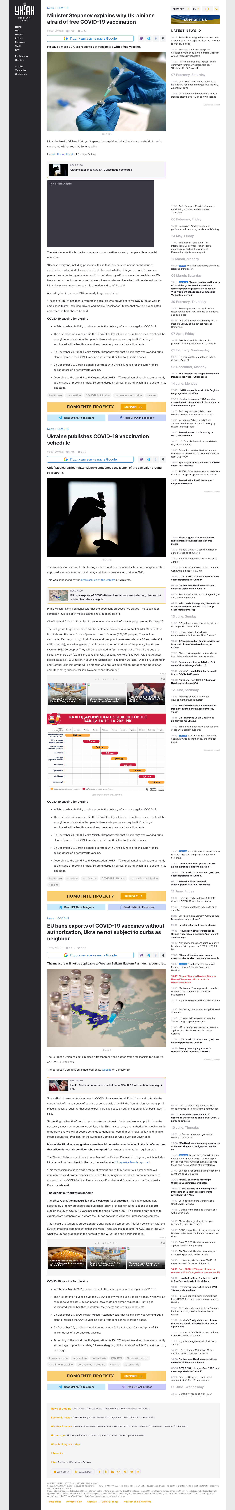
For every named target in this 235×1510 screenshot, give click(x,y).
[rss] (138, 1471)
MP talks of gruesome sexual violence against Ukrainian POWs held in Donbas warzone (194, 1030)
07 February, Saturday (188, 75)
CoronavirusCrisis (137, 1358)
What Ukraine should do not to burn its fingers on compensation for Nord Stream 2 (195, 854)
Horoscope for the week (132, 1435)
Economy (20, 42)
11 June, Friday (182, 891)
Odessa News (94, 1408)
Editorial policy (110, 1501)
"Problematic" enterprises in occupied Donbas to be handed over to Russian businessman (194, 991)
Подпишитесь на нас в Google (93, 38)
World (18, 46)
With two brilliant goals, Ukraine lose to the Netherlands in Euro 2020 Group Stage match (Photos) (195, 606)
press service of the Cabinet (98, 579)
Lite (53, 1462)
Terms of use (54, 1501)
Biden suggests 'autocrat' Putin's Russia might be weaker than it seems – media (193, 540)
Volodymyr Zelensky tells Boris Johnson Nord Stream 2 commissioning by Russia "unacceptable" (193, 423)
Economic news (60, 1417)
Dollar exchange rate (84, 1417)
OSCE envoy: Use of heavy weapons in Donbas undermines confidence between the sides (195, 1233)
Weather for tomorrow (125, 1426)
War (17, 30)
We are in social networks (137, 1501)
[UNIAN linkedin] (112, 1471)
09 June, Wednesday (187, 1387)
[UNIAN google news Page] (118, 1471)
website (106, 1069)
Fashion (87, 1462)
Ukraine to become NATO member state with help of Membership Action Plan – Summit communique (195, 402)
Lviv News (143, 1408)
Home (18, 27)
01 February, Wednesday (190, 350)
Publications (21, 56)
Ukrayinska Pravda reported (132, 1162)
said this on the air (62, 154)
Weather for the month (176, 1426)
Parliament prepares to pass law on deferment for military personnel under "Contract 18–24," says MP (193, 64)
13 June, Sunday (184, 616)
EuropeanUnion (58, 1358)
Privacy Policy (74, 1501)
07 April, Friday (183, 334)
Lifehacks (57, 1453)
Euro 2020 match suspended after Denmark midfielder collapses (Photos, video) (193, 708)
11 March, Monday (185, 259)
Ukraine (19, 34)
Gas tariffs (148, 1417)
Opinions (19, 60)
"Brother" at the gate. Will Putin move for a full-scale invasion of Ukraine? (193, 967)
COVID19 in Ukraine (98, 395)
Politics (19, 38)
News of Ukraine (61, 1408)
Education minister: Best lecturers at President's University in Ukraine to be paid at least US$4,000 (195, 453)
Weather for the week (151, 1426)
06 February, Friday (186, 219)
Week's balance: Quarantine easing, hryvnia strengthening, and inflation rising (194, 738)
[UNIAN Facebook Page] (99, 1471)
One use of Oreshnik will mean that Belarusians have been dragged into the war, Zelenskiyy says (194, 84)
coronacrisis (132, 1364)
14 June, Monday (184, 383)
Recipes (62, 1462)
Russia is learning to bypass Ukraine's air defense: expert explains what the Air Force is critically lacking (195, 40)
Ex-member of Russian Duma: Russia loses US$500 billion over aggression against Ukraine (194, 1299)
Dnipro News (111, 1408)
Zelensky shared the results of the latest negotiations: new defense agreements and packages (194, 311)
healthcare (55, 395)
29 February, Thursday (188, 302)
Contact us (21, 74)
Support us (195, 20)
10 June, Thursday (185, 1128)
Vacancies (20, 70)
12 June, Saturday (185, 690)
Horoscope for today (78, 1435)
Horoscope (58, 1435)
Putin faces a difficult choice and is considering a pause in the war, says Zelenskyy (193, 209)
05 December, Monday (188, 367)
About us (92, 1501)
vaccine (151, 395)
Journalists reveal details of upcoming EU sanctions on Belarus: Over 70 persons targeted (195, 1117)
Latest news (183, 31)
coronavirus (99, 1358)
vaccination (74, 395)
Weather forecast (61, 1426)
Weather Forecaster (85, 1426)
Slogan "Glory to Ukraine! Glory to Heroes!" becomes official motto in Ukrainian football (193, 979)
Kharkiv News (128, 1408)
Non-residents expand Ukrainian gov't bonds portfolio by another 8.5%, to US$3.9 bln (195, 946)
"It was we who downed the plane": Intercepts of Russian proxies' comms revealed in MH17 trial (194, 1191)
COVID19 (116, 1358)
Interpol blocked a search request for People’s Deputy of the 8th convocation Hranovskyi (194, 323)
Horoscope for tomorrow (104, 1435)
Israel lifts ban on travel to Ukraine (197, 925)
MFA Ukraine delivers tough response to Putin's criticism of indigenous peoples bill (195, 1146)
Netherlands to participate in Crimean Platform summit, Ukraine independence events (194, 1311)
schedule (72, 878)
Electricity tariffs (132, 1417)
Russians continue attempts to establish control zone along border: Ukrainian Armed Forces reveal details (195, 52)
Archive (19, 66)
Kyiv (17, 50)
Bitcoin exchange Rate (109, 1417)
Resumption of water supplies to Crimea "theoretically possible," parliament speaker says (194, 933)
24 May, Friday (182, 236)
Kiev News (79, 1408)
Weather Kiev (104, 1426)
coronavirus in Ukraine (128, 395)
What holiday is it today (65, 1444)
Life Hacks (74, 1462)
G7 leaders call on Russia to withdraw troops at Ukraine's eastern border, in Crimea (195, 644)
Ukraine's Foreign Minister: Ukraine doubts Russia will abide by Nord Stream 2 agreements (194, 1323)
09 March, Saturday (186, 275)
